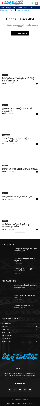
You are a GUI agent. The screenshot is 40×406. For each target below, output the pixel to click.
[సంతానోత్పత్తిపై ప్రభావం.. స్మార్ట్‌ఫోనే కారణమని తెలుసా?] (20, 127)
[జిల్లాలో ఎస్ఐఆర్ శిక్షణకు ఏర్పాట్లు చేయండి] (20, 157)
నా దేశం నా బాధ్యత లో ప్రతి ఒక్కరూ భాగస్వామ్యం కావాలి (17, 225)
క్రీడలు (25, 7)
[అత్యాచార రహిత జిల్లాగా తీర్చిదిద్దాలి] (20, 185)
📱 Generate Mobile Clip (22, 10)
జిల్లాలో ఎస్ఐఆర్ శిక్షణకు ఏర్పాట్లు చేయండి (20, 169)
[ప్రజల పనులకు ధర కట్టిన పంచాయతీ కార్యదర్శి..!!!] (20, 97)
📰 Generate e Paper (7, 10)
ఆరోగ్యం (8, 7)
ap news (5, 74)
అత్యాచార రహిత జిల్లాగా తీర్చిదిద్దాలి (17, 196)
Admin (4, 83)
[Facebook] (15, 390)
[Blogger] (10, 390)
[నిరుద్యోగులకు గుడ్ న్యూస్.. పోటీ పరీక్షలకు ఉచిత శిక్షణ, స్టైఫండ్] (20, 67)
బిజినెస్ (32, 7)
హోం (2, 7)
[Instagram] (25, 390)
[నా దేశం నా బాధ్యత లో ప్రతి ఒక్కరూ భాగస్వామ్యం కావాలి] (20, 213)
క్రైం (14, 7)
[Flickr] (20, 390)
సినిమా (20, 7)
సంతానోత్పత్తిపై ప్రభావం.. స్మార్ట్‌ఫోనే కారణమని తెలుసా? (16, 139)
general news (6, 135)
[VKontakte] (30, 390)
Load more (19, 234)
